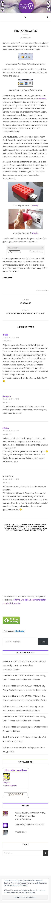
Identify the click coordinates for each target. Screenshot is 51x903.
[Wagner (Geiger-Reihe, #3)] (15, 778)
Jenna (6, 428)
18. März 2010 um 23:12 (11, 431)
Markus (7, 396)
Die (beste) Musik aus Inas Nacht (29, 824)
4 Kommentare (42, 290)
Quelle (35, 205)
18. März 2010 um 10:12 (11, 399)
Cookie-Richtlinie (28, 892)
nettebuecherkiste (13, 661)
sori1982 (7, 675)
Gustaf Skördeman (11, 785)
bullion (6, 706)
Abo (43, 641)
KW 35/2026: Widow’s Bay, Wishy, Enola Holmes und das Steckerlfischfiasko (24, 665)
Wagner (6, 782)
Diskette (42, 98)
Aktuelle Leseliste (16, 770)
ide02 (5, 335)
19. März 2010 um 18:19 (11, 479)
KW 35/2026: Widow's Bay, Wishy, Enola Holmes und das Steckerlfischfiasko (30, 816)
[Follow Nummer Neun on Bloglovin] (25, 631)
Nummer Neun (10, 686)
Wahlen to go (21, 831)
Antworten (7, 341)
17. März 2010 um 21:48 (11, 338)
